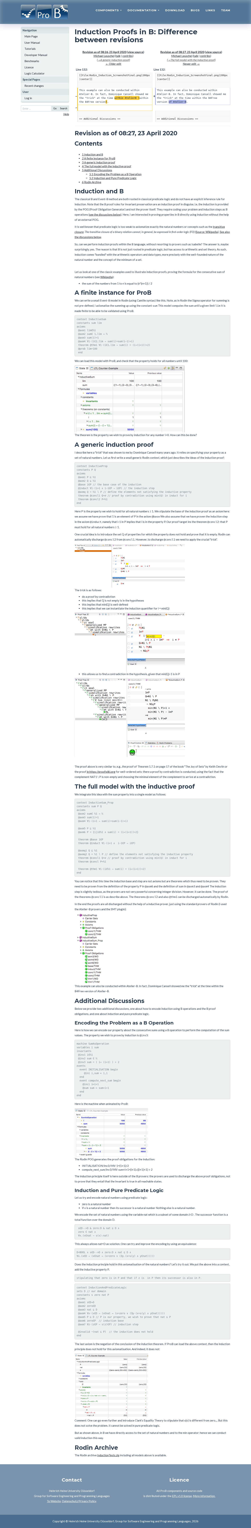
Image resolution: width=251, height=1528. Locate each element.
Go (55, 108)
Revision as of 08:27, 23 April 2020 (182, 52)
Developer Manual (35, 55)
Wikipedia (106, 277)
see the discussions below (105, 214)
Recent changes (34, 85)
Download (175, 10)
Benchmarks (31, 61)
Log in (28, 98)
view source (135, 52)
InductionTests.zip (108, 1455)
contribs (127, 56)
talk (118, 56)
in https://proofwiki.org (101, 771)
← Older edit (113, 63)
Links (210, 10)
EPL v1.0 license (182, 1496)
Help (66, 114)
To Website (54, 1501)
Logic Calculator (34, 73)
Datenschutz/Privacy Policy (79, 1501)
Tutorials (30, 48)
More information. (204, 1496)
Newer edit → (191, 63)
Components (108, 10)
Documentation (142, 10)
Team (225, 10)
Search (63, 108)
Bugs (195, 10)
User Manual (32, 42)
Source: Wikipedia (207, 232)
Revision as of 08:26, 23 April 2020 (104, 52)
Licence (29, 67)
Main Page (31, 36)
